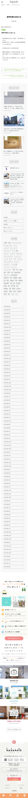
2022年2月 (7, 438)
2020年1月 (7, 487)
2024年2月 (7, 379)
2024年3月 (7, 375)
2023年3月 (7, 410)
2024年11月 (7, 358)
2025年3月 (7, 348)
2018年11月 (7, 535)
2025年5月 (7, 341)
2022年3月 (7, 434)
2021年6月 (7, 452)
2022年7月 (7, 431)
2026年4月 (7, 316)
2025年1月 (7, 355)
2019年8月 (7, 504)
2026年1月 (7, 323)
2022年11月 (7, 421)
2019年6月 (7, 511)
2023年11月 (7, 386)
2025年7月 (7, 334)
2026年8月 (7, 306)
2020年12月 (7, 462)
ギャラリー (7, 788)
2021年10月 (7, 448)
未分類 (6, 217)
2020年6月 (7, 473)
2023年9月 (7, 393)
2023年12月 (7, 382)
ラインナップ (21, 785)
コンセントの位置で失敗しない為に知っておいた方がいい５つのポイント (13, 76)
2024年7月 (7, 362)
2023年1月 (7, 417)
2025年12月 (7, 327)
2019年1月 (7, 528)
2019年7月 (7, 507)
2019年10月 (7, 497)
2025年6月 (7, 337)
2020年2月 (7, 483)
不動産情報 (14, 790)
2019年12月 (7, 490)
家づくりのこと (8, 227)
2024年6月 (7, 365)
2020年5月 (7, 476)
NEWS (3, 29)
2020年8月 (7, 469)
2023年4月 (7, 407)
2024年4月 (7, 372)
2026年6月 (7, 310)
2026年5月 (7, 313)
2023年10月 (7, 389)
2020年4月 (7, 480)
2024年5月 (7, 369)
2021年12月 (7, 441)
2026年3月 (7, 320)
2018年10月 (7, 539)
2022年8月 (7, 428)
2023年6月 (7, 400)
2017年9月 (7, 556)
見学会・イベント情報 (10, 220)
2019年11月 (7, 494)
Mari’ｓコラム (8, 231)
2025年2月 (7, 351)
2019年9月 (7, 500)
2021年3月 (7, 459)
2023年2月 (7, 414)
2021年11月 (7, 445)
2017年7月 (7, 563)
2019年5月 (7, 514)
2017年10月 (7, 553)
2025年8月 (7, 330)
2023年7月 (7, 396)
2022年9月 (7, 424)
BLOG (21, 788)
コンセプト (7, 785)
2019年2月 (7, 525)
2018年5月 (7, 542)
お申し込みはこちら (14, 638)
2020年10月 (7, 466)
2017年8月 (7, 559)
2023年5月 (7, 403)
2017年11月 (7, 549)
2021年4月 (7, 455)
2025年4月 (7, 344)
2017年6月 (7, 566)
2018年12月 (7, 532)
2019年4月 (7, 518)
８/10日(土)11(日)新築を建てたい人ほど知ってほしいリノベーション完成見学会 (14, 70)
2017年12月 (7, 546)
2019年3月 (7, 521)
